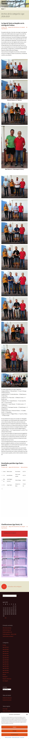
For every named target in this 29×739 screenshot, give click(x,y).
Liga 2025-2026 (6, 672)
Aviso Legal (22, 737)
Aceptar (14, 727)
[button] (27, 714)
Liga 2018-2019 (12, 27)
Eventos (4, 645)
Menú (2, 9)
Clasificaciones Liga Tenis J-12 (11, 524)
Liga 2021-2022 (6, 664)
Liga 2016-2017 (6, 653)
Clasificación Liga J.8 (7, 630)
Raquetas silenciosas (7, 678)
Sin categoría (22, 27)
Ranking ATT (5, 676)
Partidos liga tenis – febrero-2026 (9, 634)
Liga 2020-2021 (6, 662)
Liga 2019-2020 (6, 659)
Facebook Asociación (7, 700)
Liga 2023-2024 (6, 668)
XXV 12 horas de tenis (7, 627)
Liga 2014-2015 (6, 649)
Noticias (17, 27)
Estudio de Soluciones (7, 697)
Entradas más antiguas (12, 586)
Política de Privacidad (15, 737)
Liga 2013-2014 (6, 647)
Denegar (14, 730)
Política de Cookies (8, 737)
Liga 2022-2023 (6, 666)
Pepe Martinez (25, 467)
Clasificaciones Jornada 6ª (8, 636)
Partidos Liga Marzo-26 (7, 632)
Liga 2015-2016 (6, 651)
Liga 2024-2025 (6, 670)
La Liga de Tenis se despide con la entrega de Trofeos (12, 24)
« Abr (5, 617)
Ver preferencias (14, 734)
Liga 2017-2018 (6, 655)
